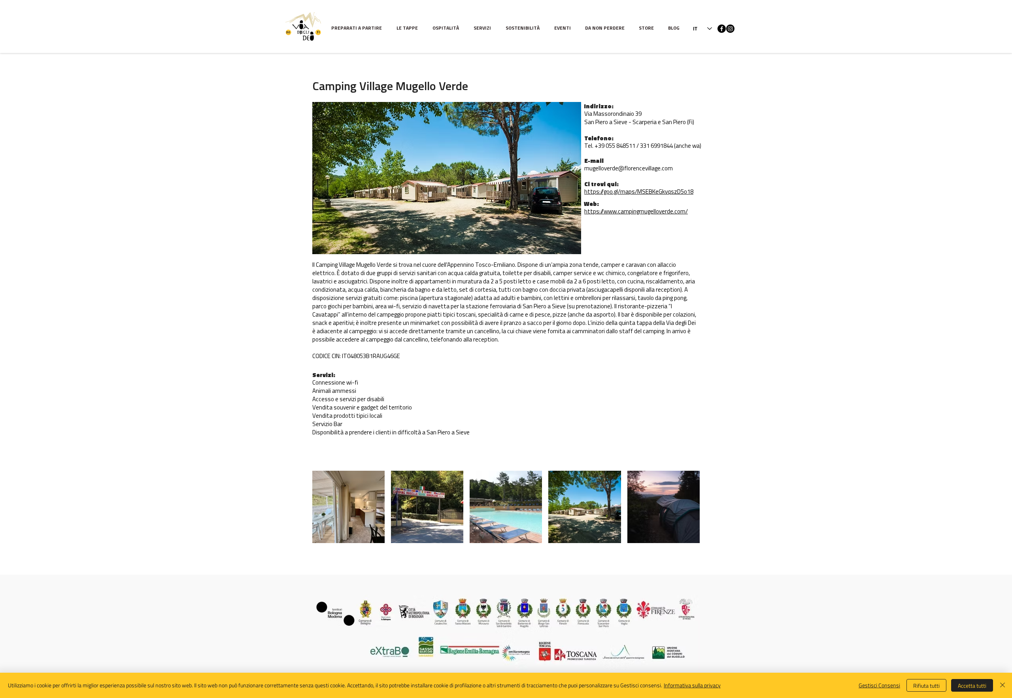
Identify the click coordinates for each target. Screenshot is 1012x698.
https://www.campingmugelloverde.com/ (636, 212)
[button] (409, 28)
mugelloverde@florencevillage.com (628, 169)
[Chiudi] (1002, 685)
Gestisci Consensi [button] (879, 685)
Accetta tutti (972, 685)
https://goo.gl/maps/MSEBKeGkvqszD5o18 (638, 192)
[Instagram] (730, 29)
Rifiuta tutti (926, 685)
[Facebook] (721, 29)
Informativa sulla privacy (692, 685)
